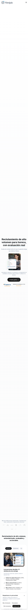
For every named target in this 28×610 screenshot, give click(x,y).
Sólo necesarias (7, 606)
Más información (6, 603)
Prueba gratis (13, 279)
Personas (8, 548)
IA (21, 548)
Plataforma (15, 548)
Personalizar (15, 603)
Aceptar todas (16, 606)
